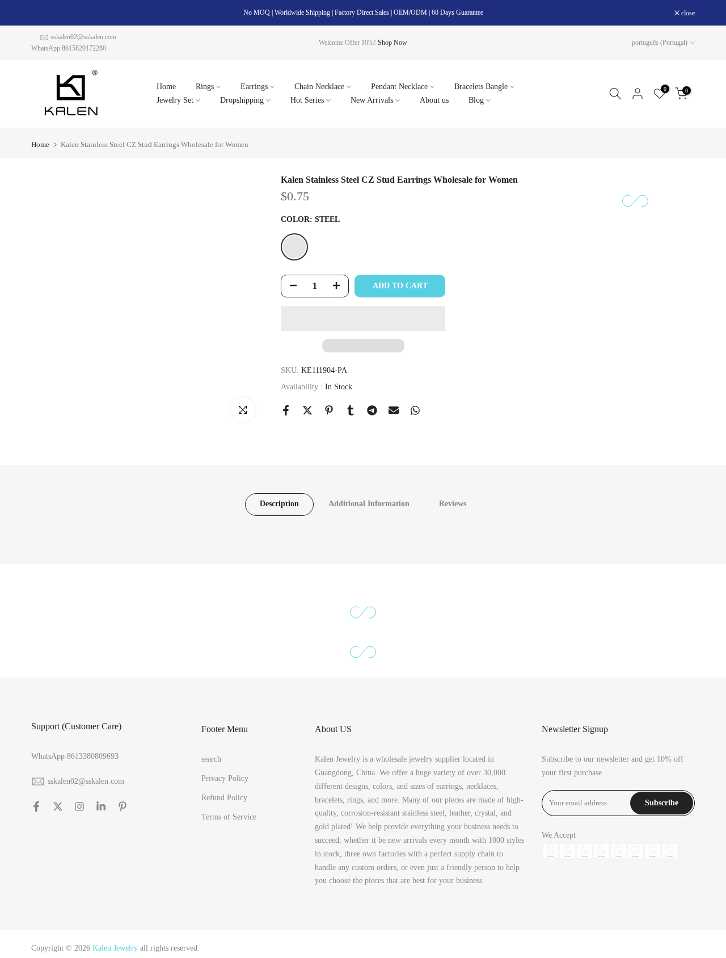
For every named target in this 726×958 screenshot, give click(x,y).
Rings (205, 86)
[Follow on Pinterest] (122, 806)
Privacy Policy (224, 778)
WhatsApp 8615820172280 (68, 48)
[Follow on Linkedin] (101, 806)
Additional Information (369, 503)
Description (279, 503)
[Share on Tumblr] (350, 410)
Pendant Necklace (399, 86)
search (211, 759)
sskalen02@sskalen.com (83, 37)
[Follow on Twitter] (58, 806)
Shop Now (392, 43)
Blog (476, 100)
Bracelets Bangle (481, 86)
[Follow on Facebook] (36, 806)
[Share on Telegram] (372, 410)
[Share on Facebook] (286, 410)
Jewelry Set (175, 100)
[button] (363, 318)
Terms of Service (228, 816)
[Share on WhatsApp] (415, 410)
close (44, 13)
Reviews (452, 503)
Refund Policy (224, 797)
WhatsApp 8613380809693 (75, 756)
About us (434, 100)
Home (166, 86)
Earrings (254, 86)
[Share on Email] (394, 410)
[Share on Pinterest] (329, 410)
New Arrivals (372, 100)
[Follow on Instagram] (79, 806)
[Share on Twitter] (307, 410)
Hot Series (307, 100)
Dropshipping (242, 100)
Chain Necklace (319, 86)
